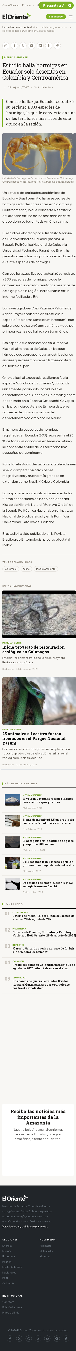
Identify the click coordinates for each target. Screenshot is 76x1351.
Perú (5, 1277)
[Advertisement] (38, 1044)
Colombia (11, 568)
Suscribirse (56, 16)
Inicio (5, 27)
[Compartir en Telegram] (31, 45)
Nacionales (9, 1272)
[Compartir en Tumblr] (48, 45)
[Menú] (70, 16)
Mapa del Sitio (10, 1312)
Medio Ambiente (20, 27)
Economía (8, 1256)
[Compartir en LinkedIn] (40, 45)
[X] (19, 1338)
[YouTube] (47, 1338)
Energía (7, 1245)
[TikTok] (66, 1338)
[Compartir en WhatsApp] (5, 45)
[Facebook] (10, 1338)
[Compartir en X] (23, 45)
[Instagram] (29, 1338)
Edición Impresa (12, 1307)
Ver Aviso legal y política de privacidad (25, 1226)
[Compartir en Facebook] (14, 45)
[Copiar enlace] (57, 45)
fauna (26, 568)
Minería (6, 1251)
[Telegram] (57, 1338)
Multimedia (46, 1251)
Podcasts (28, 5)
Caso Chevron (10, 5)
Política (6, 1261)
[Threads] (38, 1338)
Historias (45, 1256)
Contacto (8, 1301)
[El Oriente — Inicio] (16, 17)
